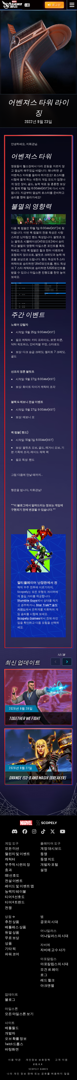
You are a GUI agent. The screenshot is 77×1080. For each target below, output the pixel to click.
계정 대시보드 (51, 849)
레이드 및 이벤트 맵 (19, 886)
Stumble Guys (27, 600)
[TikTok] (43, 832)
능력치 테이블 (15, 892)
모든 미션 (12, 849)
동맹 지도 (47, 859)
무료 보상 (12, 938)
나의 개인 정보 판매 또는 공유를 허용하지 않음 (38, 1073)
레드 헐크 (47, 980)
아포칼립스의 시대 (54, 964)
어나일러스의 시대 (54, 936)
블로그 (10, 1000)
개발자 (10, 1033)
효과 (8, 870)
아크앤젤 (47, 986)
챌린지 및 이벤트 (17, 854)
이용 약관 (14, 1059)
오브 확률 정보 (16, 1039)
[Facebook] (24, 832)
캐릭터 (10, 859)
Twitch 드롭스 (14, 1044)
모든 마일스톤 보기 (19, 1014)
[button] (72, 5)
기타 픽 (10, 949)
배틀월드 (12, 1028)
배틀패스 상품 (15, 927)
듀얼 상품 (12, 933)
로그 (43, 975)
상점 (8, 917)
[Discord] (15, 832)
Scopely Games (28, 618)
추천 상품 (12, 922)
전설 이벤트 (14, 881)
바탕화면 (12, 1049)
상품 (8, 944)
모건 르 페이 (49, 970)
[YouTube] (62, 832)
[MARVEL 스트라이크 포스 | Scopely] (12, 5)
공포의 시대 (49, 922)
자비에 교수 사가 (53, 950)
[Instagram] (34, 832)
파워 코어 (12, 954)
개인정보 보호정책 (38, 1059)
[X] (52, 832)
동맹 (43, 854)
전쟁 (8, 908)
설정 (43, 870)
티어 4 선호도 (15, 897)
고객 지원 (61, 1059)
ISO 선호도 (12, 876)
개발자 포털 (49, 865)
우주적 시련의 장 (17, 865)
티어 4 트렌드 (15, 902)
